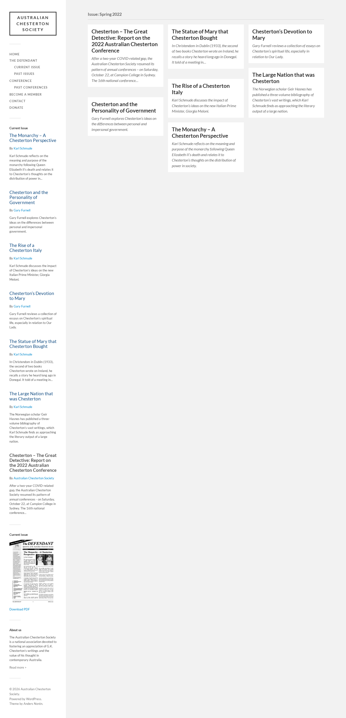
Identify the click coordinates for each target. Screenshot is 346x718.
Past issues (24, 74)
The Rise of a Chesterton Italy (25, 248)
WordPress (33, 699)
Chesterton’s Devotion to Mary (31, 296)
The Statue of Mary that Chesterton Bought (32, 344)
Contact (17, 101)
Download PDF (19, 609)
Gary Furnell (22, 210)
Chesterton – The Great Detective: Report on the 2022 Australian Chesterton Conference (32, 463)
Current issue (27, 67)
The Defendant (23, 60)
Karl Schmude (23, 148)
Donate (16, 107)
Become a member (25, 94)
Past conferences (31, 87)
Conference (20, 81)
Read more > (18, 667)
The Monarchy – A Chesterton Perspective (32, 138)
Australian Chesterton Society (32, 23)
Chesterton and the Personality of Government (28, 197)
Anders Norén (33, 704)
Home (14, 54)
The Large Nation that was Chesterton (31, 396)
